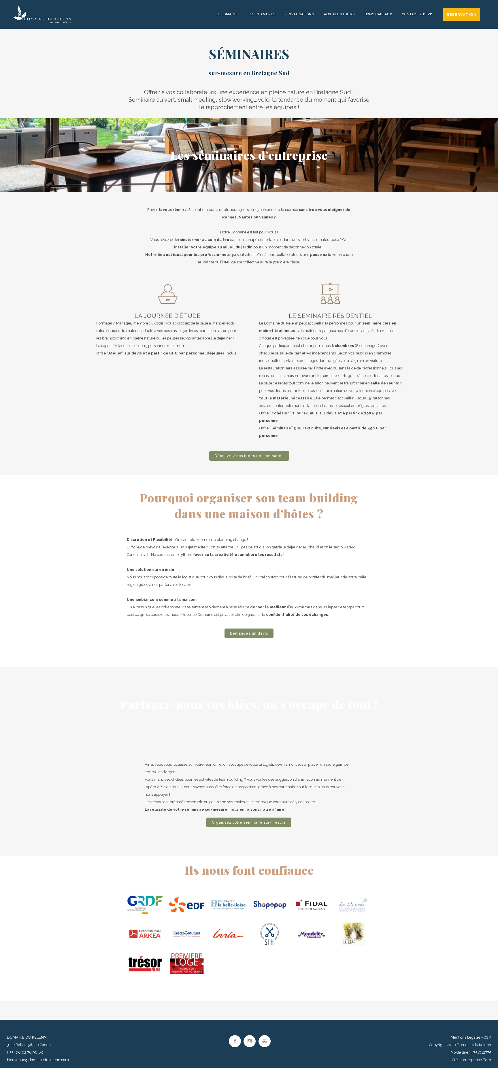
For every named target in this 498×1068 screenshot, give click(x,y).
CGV (487, 1037)
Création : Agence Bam (471, 1060)
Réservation (462, 14)
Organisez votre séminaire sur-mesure (249, 822)
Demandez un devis (249, 633)
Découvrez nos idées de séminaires (249, 456)
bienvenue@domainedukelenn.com (38, 1060)
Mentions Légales (465, 1037)
